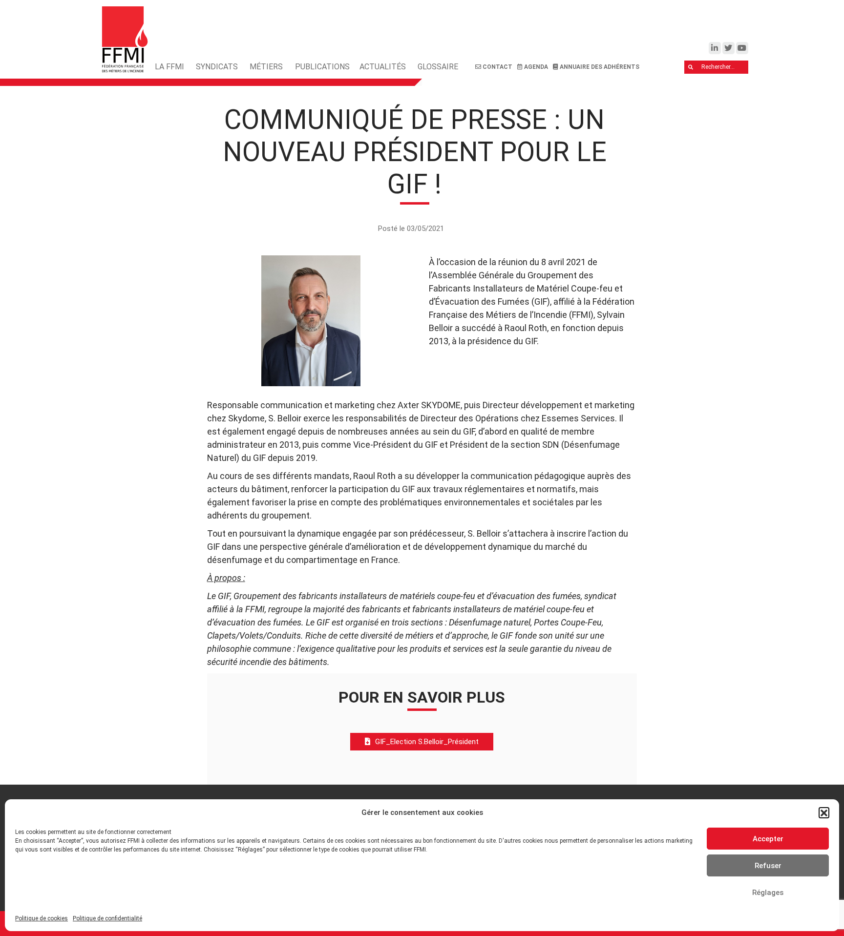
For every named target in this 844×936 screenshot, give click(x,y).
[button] (824, 812)
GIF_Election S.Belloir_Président (427, 741)
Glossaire (438, 66)
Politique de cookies (41, 918)
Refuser (768, 865)
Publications (322, 66)
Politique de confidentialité (107, 918)
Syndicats (217, 66)
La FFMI (169, 66)
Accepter (768, 838)
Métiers (266, 66)
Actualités (382, 66)
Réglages (767, 892)
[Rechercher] (690, 67)
